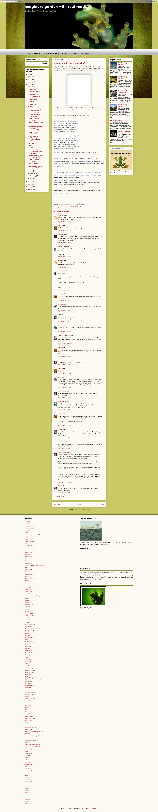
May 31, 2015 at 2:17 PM (64, 410)
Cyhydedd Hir (28, 556)
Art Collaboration (29, 528)
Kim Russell (28, 622)
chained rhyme (28, 753)
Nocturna (27, 657)
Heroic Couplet (28, 594)
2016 (30, 84)
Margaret (60, 429)
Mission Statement (50, 53)
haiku (26, 766)
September (34, 97)
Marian (26, 639)
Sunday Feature (29, 716)
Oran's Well (28, 659)
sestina (26, 792)
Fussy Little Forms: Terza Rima (124, 91)
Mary (59, 377)
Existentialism (28, 563)
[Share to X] (80, 204)
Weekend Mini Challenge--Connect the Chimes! (34, 138)
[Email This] (77, 204)
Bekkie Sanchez (62, 391)
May (31, 107)
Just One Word (28, 611)
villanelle (27, 803)
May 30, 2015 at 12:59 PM (65, 242)
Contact (73, 53)
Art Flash (27, 530)
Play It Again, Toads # (36, 123)
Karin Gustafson (29, 613)
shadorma (27, 795)
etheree (26, 757)
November (33, 91)
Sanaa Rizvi (61, 271)
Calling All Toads (116, 120)
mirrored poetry (29, 771)
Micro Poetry (28, 646)
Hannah (60, 325)
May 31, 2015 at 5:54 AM (64, 387)
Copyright (63, 53)
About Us (37, 53)
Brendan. (27, 550)
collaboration (28, 755)
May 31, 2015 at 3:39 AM (64, 373)
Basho (26, 539)
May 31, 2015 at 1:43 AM (64, 365)
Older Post (101, 504)
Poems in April (28, 681)
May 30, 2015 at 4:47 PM (64, 311)
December (33, 89)
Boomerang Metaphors (30, 548)
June (31, 104)
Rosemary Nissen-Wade (64, 335)
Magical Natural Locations (31, 631)
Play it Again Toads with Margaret (34, 679)
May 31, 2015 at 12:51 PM (65, 398)
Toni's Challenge (29, 729)
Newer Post (57, 504)
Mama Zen (27, 633)
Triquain (27, 733)
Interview (27, 602)
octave (26, 775)
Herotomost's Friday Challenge (33, 596)
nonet (26, 773)
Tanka (26, 722)
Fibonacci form (28, 572)
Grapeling (27, 585)
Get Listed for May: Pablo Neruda (36, 156)
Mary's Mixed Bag (29, 642)
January (32, 178)
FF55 (26, 567)
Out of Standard (29, 661)
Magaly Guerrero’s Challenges (32, 629)
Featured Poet (28, 569)
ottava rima (27, 777)
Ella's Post (27, 561)
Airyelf (84, 808)
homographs (28, 768)
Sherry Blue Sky (62, 401)
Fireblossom (61, 360)
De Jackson (61, 260)
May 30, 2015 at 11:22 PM (65, 344)
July (31, 102)
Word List (27, 742)
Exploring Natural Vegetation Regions (34, 565)
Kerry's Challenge (29, 620)
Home (29, 53)
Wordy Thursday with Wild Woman (34, 747)
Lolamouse (61, 304)
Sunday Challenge (29, 714)
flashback (27, 760)
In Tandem (27, 600)
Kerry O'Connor (62, 246)
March (32, 173)
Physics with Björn (29, 672)
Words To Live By (124, 131)
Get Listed (27, 583)
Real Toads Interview (30, 692)
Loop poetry (28, 626)
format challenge (29, 764)
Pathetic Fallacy (29, 668)
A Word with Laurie (30, 526)
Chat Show (27, 554)
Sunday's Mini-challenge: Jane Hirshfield (35, 151)
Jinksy (59, 486)
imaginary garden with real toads (56, 7)
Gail (59, 314)
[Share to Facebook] (82, 204)
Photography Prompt (30, 670)
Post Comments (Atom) (82, 509)
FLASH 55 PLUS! (34, 163)
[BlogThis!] (79, 204)
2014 (30, 181)
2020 (30, 74)
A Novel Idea (28, 521)
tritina (26, 801)
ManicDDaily (28, 635)
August (32, 99)
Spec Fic (27, 709)
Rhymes (68, 207)
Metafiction (27, 644)
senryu (26, 790)
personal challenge (29, 782)
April (31, 171)
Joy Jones (27, 609)
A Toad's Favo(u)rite (30, 524)
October (33, 94)
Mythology (27, 655)
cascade (26, 751)
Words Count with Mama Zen (32, 744)
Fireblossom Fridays (30, 574)
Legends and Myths (30, 624)
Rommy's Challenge (30, 698)
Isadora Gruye (28, 607)
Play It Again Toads (30, 677)
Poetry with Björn (29, 685)
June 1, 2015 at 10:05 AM (64, 438)
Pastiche (27, 664)
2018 (30, 79)
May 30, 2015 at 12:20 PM (65, 222)
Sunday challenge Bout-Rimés (35, 109)
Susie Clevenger (29, 720)
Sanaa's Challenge (29, 701)
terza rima (27, 799)
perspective (27, 784)
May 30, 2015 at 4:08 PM (64, 300)
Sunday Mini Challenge (77, 207)
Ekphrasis (27, 559)
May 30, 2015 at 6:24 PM (64, 332)
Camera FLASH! (29, 552)
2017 (30, 82)
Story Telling (28, 712)
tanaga (26, 797)
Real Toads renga (29, 694)
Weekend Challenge (30, 738)
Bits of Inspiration (29, 541)
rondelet (27, 788)
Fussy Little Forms (29, 578)
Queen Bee (33, 143)
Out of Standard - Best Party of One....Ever (35, 114)
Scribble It (27, 703)
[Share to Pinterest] (84, 204)
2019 (30, 77)
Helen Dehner (28, 591)
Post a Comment (60, 496)
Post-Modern (28, 687)
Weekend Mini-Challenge (31, 740)
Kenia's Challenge (29, 615)
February (33, 176)
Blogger (95, 808)
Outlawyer (60, 215)
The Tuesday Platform (34, 119)
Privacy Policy (84, 53)
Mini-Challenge (29, 648)
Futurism (27, 580)
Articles (27, 532)
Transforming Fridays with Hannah (34, 731)
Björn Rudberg (61, 207)
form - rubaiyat (28, 762)
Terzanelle (27, 725)
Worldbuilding (28, 749)
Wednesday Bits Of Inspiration (32, 736)
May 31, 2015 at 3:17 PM (64, 426)
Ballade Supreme (29, 537)
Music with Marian (29, 653)
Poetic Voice (28, 683)
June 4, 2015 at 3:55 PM (64, 492)
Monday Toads (28, 650)
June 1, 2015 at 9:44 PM (64, 448)
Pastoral (27, 666)
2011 (29, 189)
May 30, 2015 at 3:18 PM (64, 267)
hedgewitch (61, 234)
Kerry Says (27, 618)
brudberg (60, 225)
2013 (30, 184)
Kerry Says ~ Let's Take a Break (35, 167)
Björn (26, 543)
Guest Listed (28, 587)
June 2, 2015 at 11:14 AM (64, 482)
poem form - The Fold (30, 786)
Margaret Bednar (29, 637)
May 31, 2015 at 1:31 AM (64, 356)
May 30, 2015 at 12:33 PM (65, 230)
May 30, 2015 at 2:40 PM (64, 256)
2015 (30, 87)
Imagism (27, 598)
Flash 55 (27, 576)
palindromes (28, 779)
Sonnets (27, 707)
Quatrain (27, 690)
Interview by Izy (29, 604)
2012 (30, 186)
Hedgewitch (28, 589)
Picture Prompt (28, 674)
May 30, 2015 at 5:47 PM (64, 321)
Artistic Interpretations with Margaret (34, 535)
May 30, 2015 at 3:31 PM (64, 290)
